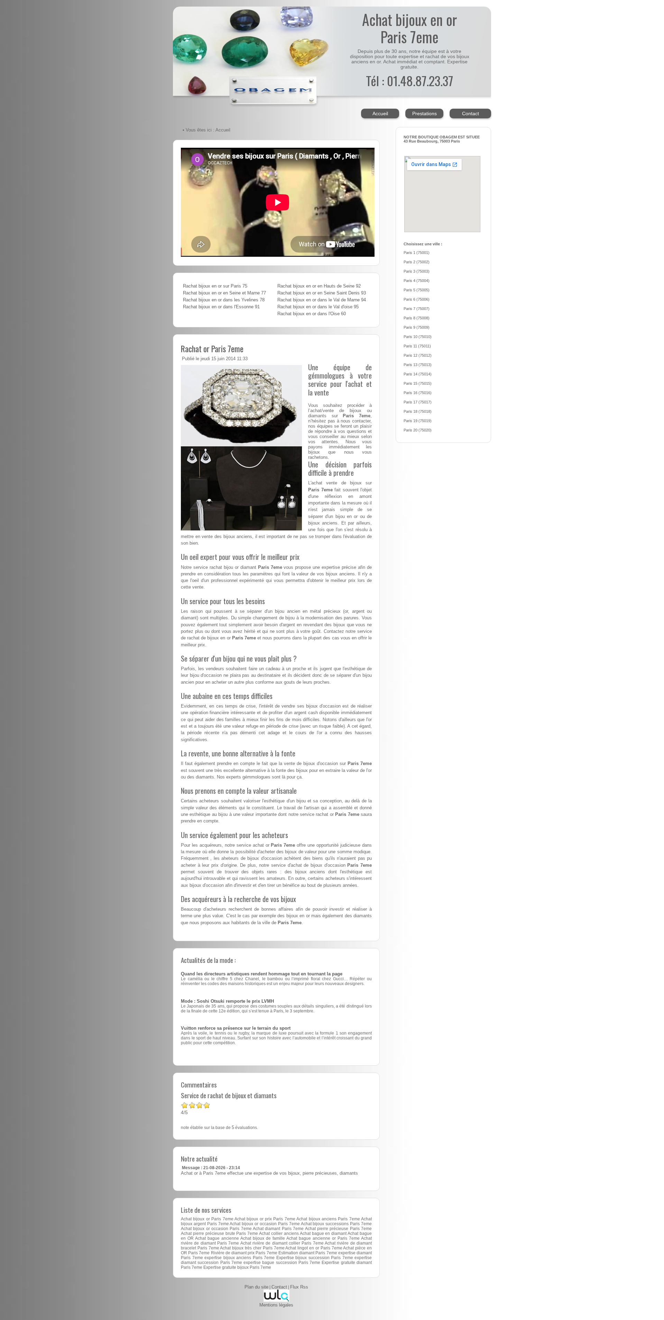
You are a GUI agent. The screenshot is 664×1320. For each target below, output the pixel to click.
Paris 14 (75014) (418, 374)
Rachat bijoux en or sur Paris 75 (215, 286)
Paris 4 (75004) (417, 281)
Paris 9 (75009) (417, 327)
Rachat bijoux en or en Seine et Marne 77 (224, 293)
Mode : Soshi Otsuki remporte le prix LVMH (227, 1001)
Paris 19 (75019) (418, 421)
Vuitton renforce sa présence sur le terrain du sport (235, 1028)
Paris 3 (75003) (417, 271)
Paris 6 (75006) (417, 299)
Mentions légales (276, 1305)
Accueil (380, 113)
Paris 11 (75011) (417, 346)
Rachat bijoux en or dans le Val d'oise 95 (318, 306)
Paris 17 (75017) (418, 402)
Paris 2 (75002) (417, 262)
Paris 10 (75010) (418, 337)
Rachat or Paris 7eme (212, 348)
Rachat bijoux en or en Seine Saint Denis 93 (321, 293)
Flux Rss (299, 1287)
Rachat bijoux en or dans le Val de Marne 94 (321, 300)
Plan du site (256, 1287)
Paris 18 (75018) (418, 411)
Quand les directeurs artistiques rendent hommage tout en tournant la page (261, 974)
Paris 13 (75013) (418, 365)
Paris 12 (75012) (418, 355)
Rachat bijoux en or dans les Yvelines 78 (224, 300)
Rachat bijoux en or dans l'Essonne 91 (221, 306)
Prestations (424, 113)
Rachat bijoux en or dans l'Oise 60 (311, 313)
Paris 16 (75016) (418, 393)
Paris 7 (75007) (417, 309)
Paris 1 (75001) (417, 253)
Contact (470, 113)
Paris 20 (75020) (418, 430)
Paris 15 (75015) (418, 383)
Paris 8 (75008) (417, 318)
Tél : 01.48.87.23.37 (409, 80)
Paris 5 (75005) (417, 290)
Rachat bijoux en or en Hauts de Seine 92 (319, 286)
